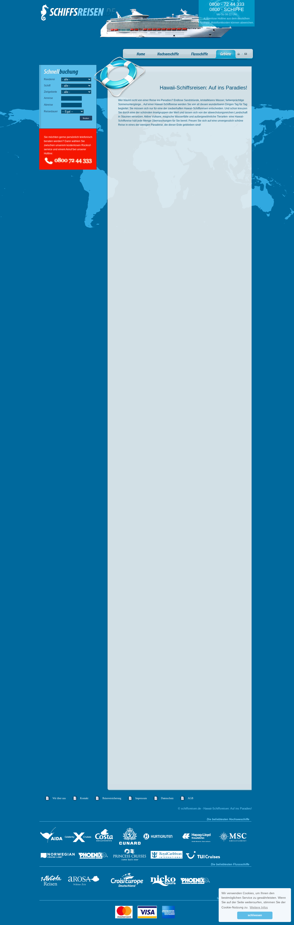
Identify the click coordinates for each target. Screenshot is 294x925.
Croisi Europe (126, 879)
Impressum (141, 798)
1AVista (52, 879)
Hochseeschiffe (168, 54)
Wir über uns (59, 798)
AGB (190, 798)
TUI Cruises (204, 854)
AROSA (84, 879)
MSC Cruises (232, 834)
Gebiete (225, 54)
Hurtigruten (162, 836)
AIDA (51, 836)
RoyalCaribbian (166, 854)
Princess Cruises (129, 854)
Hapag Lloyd (200, 836)
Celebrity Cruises (77, 836)
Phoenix (94, 854)
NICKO (164, 879)
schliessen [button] (255, 915)
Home (141, 54)
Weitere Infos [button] (259, 907)
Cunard (130, 836)
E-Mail (245, 54)
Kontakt (84, 798)
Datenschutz (167, 798)
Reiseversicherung (111, 798)
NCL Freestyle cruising (58, 854)
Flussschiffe (199, 54)
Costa (104, 836)
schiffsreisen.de (78, 12)
